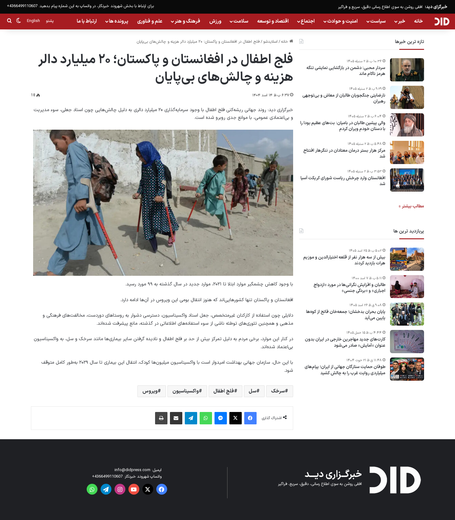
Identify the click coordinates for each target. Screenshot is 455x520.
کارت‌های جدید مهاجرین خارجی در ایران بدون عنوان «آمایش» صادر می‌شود (345, 343)
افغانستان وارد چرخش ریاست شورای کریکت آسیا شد (343, 181)
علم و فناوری (149, 21)
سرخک (278, 391)
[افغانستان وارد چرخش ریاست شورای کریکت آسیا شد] (407, 180)
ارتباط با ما (87, 21)
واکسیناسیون (185, 391)
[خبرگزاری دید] (441, 21)
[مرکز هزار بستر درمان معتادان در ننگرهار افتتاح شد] (407, 152)
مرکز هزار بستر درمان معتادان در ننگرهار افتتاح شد (344, 154)
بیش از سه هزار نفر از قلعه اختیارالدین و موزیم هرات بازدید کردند (344, 260)
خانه (418, 21)
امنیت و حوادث (342, 21)
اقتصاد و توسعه (273, 21)
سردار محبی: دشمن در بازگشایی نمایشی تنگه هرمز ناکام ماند (345, 71)
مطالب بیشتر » (411, 206)
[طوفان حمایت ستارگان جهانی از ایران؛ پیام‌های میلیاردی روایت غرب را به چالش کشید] (407, 369)
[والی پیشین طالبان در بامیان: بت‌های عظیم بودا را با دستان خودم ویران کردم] (407, 124)
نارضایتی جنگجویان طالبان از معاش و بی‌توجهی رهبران (343, 99)
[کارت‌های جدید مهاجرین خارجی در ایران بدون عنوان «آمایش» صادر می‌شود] (407, 341)
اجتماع (308, 21)
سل (252, 391)
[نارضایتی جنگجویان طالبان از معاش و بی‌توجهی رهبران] (407, 97)
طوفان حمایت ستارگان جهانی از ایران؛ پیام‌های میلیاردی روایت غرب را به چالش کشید (345, 370)
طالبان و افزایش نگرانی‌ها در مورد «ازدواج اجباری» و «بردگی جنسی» (349, 288)
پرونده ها (118, 21)
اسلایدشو (270, 42)
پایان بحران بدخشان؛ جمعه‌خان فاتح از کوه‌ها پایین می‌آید (345, 315)
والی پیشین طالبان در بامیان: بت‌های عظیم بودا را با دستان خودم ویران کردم (342, 126)
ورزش (215, 21)
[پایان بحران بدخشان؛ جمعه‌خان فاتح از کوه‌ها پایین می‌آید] (407, 314)
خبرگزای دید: (436, 7)
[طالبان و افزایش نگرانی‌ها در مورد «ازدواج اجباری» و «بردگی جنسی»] (407, 286)
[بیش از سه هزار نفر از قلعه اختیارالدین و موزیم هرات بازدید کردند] (407, 259)
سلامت (240, 21)
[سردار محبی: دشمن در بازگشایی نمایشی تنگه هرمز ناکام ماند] (407, 69)
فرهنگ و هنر (187, 21)
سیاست (378, 21)
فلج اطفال (224, 391)
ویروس (150, 391)
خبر (401, 21)
